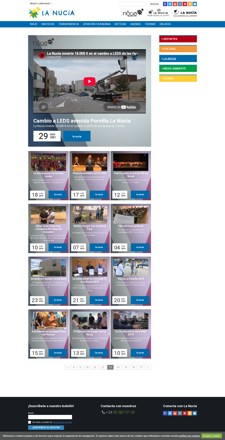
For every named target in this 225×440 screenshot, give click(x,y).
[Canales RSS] (190, 4)
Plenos (168, 78)
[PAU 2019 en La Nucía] (129, 228)
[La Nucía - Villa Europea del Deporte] (185, 12)
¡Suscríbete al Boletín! (46, 427)
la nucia (76, 136)
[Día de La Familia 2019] (129, 281)
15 (126, 367)
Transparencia (69, 24)
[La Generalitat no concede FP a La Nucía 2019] (88, 281)
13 (110, 367)
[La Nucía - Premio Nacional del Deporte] (158, 12)
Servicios (47, 24)
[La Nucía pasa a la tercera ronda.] (47, 176)
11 (95, 367)
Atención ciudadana (96, 24)
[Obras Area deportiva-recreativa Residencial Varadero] (47, 228)
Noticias (120, 24)
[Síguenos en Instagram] (180, 4)
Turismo (150, 24)
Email (31, 413)
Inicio (33, 24)
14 (118, 367)
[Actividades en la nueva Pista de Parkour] (47, 334)
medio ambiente (174, 68)
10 (87, 367)
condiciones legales (62, 422)
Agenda (135, 24)
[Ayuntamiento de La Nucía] (51, 12)
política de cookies (189, 436)
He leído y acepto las (52, 422)
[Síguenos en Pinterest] (185, 4)
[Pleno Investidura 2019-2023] (88, 176)
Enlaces (165, 24)
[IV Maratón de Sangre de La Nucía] (88, 334)
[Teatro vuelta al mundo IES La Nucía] (129, 176)
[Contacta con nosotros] (194, 4)
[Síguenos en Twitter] (170, 4)
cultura (169, 48)
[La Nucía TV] (133, 12)
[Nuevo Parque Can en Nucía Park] (88, 228)
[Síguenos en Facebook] (165, 4)
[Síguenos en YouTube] (175, 4)
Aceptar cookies (211, 436)
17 (141, 367)
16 (133, 367)
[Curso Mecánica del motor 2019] (129, 334)
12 (102, 367)
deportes (170, 39)
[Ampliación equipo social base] (47, 281)
